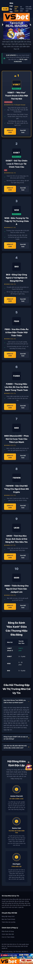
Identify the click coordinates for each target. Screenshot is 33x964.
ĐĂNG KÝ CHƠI (10, 131)
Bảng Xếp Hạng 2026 (8, 916)
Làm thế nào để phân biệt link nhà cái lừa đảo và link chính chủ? (15, 747)
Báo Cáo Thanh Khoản (8, 919)
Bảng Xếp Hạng (16, 9)
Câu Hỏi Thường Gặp (29, 9)
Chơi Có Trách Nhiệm (8, 937)
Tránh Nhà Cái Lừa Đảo (8, 922)
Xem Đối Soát (23, 131)
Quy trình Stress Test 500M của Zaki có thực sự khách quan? (15, 701)
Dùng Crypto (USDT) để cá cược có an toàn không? (16, 738)
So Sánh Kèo (22, 9)
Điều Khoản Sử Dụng (8, 931)
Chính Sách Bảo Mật (8, 934)
